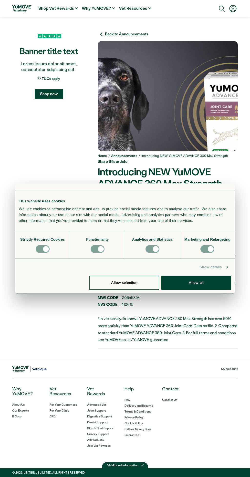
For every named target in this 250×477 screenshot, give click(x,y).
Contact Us (169, 400)
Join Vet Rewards (99, 445)
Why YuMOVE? (96, 8)
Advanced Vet (96, 404)
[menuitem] (58, 8)
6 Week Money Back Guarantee (138, 432)
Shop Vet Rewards (56, 8)
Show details (210, 267)
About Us (18, 404)
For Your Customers (63, 404)
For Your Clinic (59, 410)
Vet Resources (133, 8)
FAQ (127, 400)
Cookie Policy (134, 423)
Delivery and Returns (139, 405)
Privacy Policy (134, 417)
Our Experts (20, 410)
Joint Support (96, 410)
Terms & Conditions (138, 411)
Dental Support (97, 422)
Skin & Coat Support (101, 428)
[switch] (97, 249)
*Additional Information (122, 465)
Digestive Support (99, 416)
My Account (229, 369)
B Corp (16, 416)
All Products (95, 440)
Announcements (124, 156)
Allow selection (124, 282)
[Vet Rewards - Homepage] (21, 8)
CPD (53, 416)
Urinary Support (98, 434)
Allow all (196, 282)
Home (102, 156)
